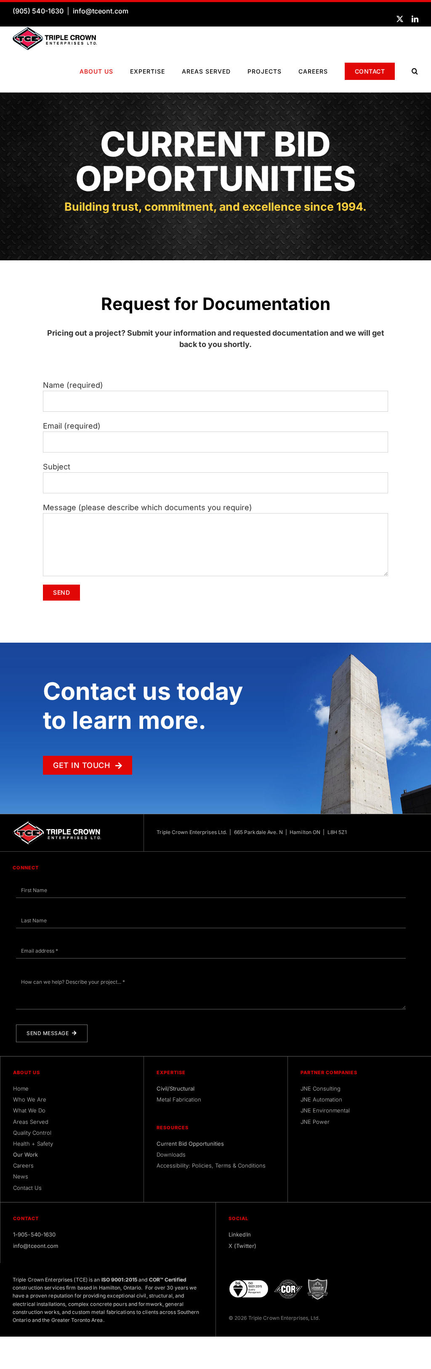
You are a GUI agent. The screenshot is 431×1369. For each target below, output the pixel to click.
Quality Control (32, 1132)
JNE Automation (321, 1099)
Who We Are (29, 1099)
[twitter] (399, 19)
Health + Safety (33, 1143)
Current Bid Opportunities (190, 1143)
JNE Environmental (325, 1110)
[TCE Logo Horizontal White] (57, 824)
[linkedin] (415, 19)
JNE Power (315, 1121)
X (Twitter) (242, 1245)
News (20, 1176)
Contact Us (27, 1187)
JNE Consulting (321, 1088)
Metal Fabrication (179, 1099)
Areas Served (30, 1121)
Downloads (171, 1154)
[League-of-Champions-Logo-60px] (318, 1281)
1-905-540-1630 (34, 1234)
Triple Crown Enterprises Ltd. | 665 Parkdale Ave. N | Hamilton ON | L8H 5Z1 (252, 832)
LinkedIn (240, 1234)
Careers (23, 1165)
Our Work (25, 1154)
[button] (415, 71)
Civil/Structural (175, 1088)
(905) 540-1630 (38, 11)
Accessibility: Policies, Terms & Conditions (211, 1165)
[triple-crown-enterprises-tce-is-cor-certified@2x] (288, 1281)
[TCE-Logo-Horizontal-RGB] (55, 30)
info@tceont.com (100, 11)
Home (21, 1088)
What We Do (29, 1110)
